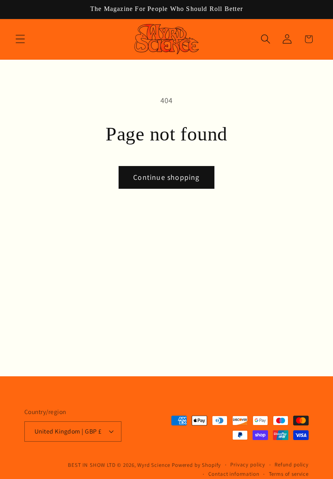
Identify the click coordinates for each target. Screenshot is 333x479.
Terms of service (289, 473)
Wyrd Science (153, 465)
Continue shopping (166, 177)
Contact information (233, 473)
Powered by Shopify (196, 465)
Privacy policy (247, 464)
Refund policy (292, 464)
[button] (20, 39)
